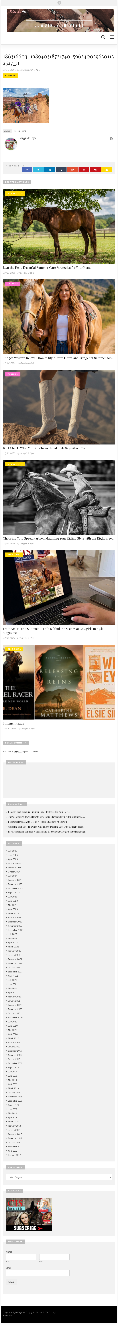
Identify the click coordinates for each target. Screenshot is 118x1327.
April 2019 (13, 1084)
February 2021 (14, 996)
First (8, 1261)
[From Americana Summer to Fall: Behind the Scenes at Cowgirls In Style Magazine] (59, 587)
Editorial (14, 555)
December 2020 (15, 1004)
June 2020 (13, 1025)
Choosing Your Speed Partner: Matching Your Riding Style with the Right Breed (58, 538)
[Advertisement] (59, 781)
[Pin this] (84, 169)
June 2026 (13, 854)
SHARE (11, 76)
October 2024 (14, 871)
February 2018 (14, 1125)
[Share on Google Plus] (72, 169)
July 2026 (12, 850)
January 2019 (14, 1092)
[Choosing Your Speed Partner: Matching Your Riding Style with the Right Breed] (59, 497)
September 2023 (15, 888)
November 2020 (15, 1009)
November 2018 (15, 1096)
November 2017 (15, 1138)
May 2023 (12, 904)
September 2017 (15, 1146)
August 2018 (14, 1104)
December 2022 (15, 921)
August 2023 (14, 892)
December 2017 (15, 1134)
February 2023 (14, 917)
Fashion (13, 284)
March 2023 (13, 913)
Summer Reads (13, 723)
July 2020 (12, 1021)
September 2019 (15, 1063)
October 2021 (14, 967)
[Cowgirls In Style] (11, 143)
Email (9, 1267)
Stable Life (15, 193)
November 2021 (15, 963)
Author (7, 131)
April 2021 (12, 992)
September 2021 (15, 971)
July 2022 (12, 934)
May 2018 (12, 1113)
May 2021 (12, 988)
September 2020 (15, 1017)
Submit (11, 1282)
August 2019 (14, 1067)
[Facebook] (59, 3)
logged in (18, 751)
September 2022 (15, 929)
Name (9, 1251)
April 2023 (13, 909)
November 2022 (15, 925)
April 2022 (13, 942)
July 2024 (12, 875)
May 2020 (12, 1029)
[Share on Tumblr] (61, 169)
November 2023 (15, 884)
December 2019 (15, 1050)
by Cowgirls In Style (25, 69)
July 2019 (12, 1071)
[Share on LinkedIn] (49, 169)
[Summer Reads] (59, 681)
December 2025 (15, 867)
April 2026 (13, 859)
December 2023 (15, 879)
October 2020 (14, 1013)
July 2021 (12, 979)
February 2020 (14, 1042)
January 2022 (14, 954)
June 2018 (13, 1109)
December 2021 (15, 959)
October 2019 (14, 1059)
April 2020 (13, 1034)
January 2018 (14, 1129)
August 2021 (13, 975)
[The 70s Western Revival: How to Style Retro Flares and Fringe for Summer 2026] (59, 316)
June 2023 (13, 900)
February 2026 (14, 863)
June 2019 (13, 1075)
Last (41, 1261)
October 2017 (14, 1142)
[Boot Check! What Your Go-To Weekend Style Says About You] (59, 406)
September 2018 (15, 1100)
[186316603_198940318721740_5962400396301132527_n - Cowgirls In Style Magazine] (59, 20)
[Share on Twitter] (38, 169)
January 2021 (14, 1000)
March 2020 (13, 1038)
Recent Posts (20, 131)
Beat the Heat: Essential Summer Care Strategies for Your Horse (47, 267)
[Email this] (106, 169)
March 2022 (13, 946)
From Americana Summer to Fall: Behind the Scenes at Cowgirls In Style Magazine (53, 631)
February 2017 (14, 1154)
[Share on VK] (95, 169)
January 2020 (14, 1046)
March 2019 (13, 1088)
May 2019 (12, 1079)
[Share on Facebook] (27, 169)
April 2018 (13, 1117)
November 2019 (15, 1054)
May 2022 (12, 938)
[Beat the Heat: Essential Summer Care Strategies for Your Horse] (59, 226)
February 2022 (14, 950)
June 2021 (12, 984)
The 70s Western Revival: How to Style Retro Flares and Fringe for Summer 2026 (58, 358)
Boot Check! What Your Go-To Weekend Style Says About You (45, 448)
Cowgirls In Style (27, 138)
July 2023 (12, 896)
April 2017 (12, 1150)
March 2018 (13, 1121)
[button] (110, 36)
